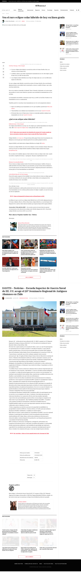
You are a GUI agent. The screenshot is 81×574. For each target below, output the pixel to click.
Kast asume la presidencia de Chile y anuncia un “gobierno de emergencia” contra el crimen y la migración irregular (29, 549)
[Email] (3, 77)
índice (43, 143)
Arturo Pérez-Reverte (10, 21)
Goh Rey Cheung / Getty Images (17, 65)
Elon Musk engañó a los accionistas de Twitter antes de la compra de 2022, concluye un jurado (10, 252)
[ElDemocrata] (40, 6)
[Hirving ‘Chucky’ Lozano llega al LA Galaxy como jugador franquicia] (62, 26)
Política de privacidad (64, 66)
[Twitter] (3, 69)
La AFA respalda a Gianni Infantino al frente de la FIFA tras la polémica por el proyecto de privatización (72, 34)
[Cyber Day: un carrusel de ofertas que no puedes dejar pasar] (48, 541)
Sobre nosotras (63, 70)
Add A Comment (29, 277)
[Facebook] (3, 66)
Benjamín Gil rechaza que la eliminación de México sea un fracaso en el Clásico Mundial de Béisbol (48, 252)
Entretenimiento (64, 10)
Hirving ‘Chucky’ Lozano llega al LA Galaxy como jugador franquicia (72, 26)
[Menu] (78, 10)
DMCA (61, 62)
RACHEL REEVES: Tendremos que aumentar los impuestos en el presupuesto (10, 270)
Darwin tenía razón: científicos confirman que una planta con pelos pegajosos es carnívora (24, 1)
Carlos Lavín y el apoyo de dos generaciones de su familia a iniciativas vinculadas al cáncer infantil (72, 50)
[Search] (76, 10)
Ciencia (43, 10)
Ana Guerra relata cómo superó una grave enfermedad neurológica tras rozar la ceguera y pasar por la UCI (48, 532)
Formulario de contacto (64, 64)
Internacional (30, 10)
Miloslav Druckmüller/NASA (16, 162)
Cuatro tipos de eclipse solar (21, 127)
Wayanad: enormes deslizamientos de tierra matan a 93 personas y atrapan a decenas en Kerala (29, 270)
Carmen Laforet (9, 298)
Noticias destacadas (20, 10)
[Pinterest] (3, 74)
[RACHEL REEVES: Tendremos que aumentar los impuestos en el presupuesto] (10, 262)
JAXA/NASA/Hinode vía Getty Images (18, 174)
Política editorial (63, 68)
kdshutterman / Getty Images (16, 124)
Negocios (37, 10)
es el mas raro (20, 138)
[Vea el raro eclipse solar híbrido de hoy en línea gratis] (29, 42)
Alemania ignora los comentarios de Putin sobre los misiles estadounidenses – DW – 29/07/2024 (48, 270)
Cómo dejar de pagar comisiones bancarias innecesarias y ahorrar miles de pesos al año (29, 531)
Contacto (72, 10)
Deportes (56, 10)
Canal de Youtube (45, 110)
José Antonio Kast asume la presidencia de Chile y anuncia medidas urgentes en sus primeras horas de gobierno (28, 252)
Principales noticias (23, 298)
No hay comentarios (31, 21)
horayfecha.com (13, 150)
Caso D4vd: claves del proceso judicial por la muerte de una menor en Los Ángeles (9, 549)
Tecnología (49, 10)
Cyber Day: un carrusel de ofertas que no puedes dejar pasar (48, 548)
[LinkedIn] (3, 71)
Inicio (15, 10)
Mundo (23, 21)
